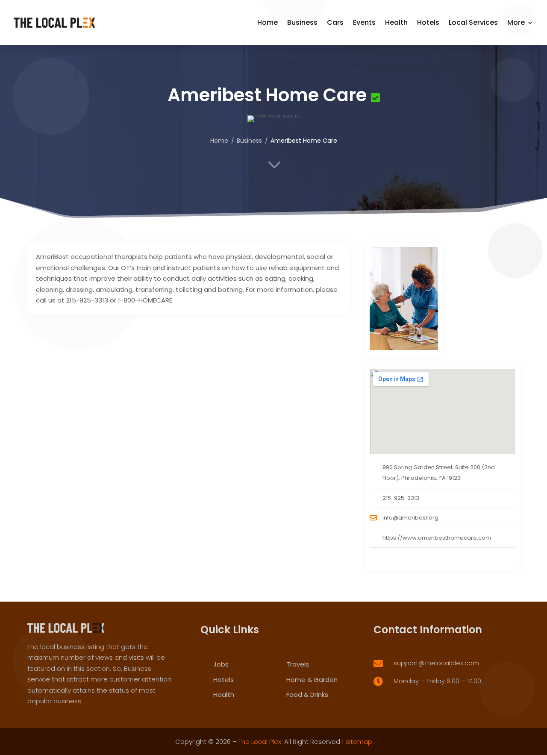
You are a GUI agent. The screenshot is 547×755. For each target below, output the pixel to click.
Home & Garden (312, 679)
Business (302, 22)
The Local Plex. (260, 741)
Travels (297, 664)
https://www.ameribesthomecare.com (436, 538)
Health (396, 22)
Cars (335, 22)
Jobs (221, 664)
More (516, 22)
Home (267, 22)
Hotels (428, 22)
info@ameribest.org (410, 518)
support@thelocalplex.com (436, 662)
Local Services (473, 22)
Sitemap (358, 741)
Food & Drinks (307, 694)
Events (364, 22)
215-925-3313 (400, 498)
